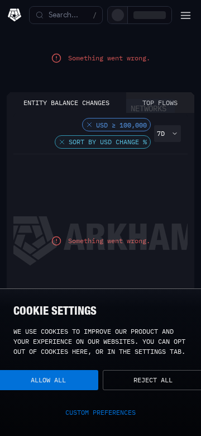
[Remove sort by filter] (62, 152)
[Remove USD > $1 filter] (89, 135)
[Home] (14, 15)
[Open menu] (185, 15)
